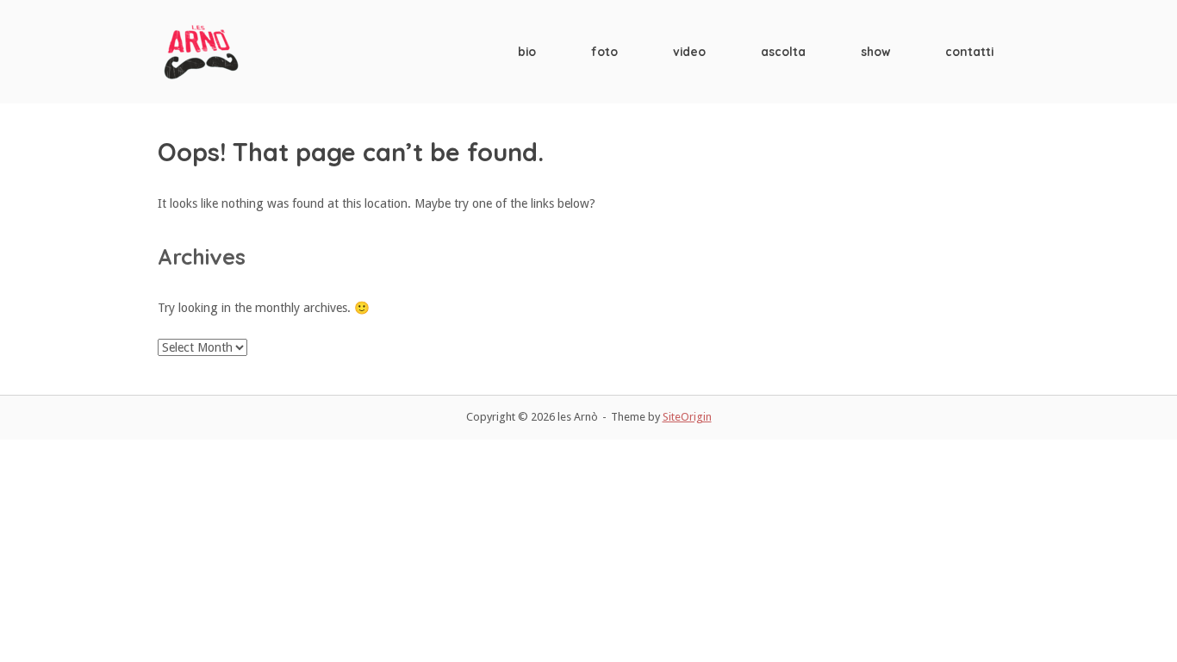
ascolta (783, 51)
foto (604, 51)
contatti (969, 51)
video (689, 51)
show (875, 51)
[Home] (201, 51)
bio (527, 51)
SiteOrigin (687, 416)
